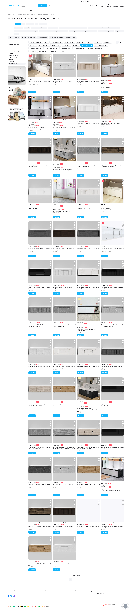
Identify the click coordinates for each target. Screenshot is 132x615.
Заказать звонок (94, 1)
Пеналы (11, 59)
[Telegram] (11, 596)
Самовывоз (78, 591)
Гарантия (23, 591)
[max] (14, 596)
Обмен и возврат (32, 591)
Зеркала (11, 53)
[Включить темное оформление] (123, 1)
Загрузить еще (76, 575)
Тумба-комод (12, 61)
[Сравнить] (50, 57)
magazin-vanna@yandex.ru (102, 595)
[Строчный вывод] (120, 42)
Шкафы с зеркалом (13, 55)
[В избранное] (50, 55)
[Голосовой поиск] (92, 5)
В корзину (32, 91)
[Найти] (96, 5)
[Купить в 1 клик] (50, 60)
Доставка (64, 591)
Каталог (10, 591)
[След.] (82, 579)
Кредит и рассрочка (89, 591)
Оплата (41, 591)
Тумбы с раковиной (13, 49)
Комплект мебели (13, 47)
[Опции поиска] (89, 5)
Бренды (16, 591)
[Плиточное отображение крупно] (114, 42)
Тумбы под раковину (14, 51)
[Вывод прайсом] (123, 42)
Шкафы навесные (13, 57)
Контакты (48, 591)
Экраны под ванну (13, 63)
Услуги (71, 591)
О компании (56, 591)
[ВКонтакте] (8, 596)
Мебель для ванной (14, 44)
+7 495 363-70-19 (85, 1)
